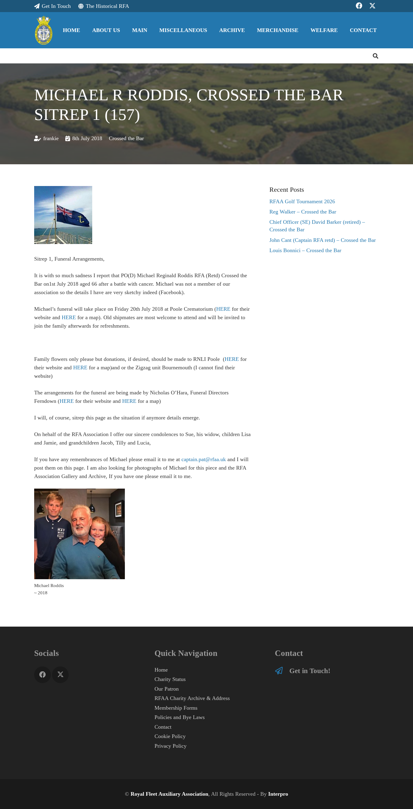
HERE (223, 309)
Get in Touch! (309, 671)
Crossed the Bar (126, 138)
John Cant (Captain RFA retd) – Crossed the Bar (322, 240)
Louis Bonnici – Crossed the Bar (305, 250)
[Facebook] (42, 674)
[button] (125, 30)
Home (161, 670)
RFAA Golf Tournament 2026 (302, 201)
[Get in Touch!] (282, 670)
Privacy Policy (170, 746)
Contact (162, 727)
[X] (60, 674)
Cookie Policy (170, 736)
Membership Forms (175, 708)
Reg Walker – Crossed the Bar (302, 212)
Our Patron (166, 689)
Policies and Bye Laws (179, 717)
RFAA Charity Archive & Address (192, 698)
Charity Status (170, 679)
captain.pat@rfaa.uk (203, 459)
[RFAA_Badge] (44, 30)
